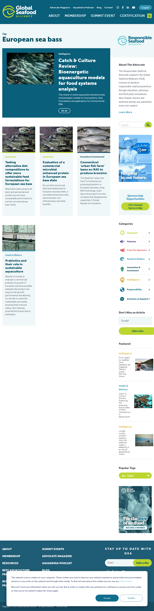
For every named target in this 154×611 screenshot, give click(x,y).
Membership (75, 16)
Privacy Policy (125, 581)
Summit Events (53, 549)
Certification (132, 16)
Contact (108, 7)
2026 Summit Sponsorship (135, 206)
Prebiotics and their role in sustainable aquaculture (15, 266)
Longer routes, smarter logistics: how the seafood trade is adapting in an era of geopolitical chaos (124, 442)
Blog (99, 7)
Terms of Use (61, 606)
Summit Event (103, 16)
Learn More (125, 112)
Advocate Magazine (60, 7)
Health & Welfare (123, 388)
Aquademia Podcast (83, 7)
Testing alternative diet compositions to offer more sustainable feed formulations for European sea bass (18, 173)
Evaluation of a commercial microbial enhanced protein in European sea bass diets (56, 171)
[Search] (148, 125)
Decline (131, 598)
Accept (107, 598)
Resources (10, 563)
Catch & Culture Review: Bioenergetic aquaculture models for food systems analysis (82, 75)
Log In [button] (145, 7)
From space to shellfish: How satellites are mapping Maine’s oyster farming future (125, 367)
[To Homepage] (19, 11)
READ (65, 110)
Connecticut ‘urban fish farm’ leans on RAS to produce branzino (93, 167)
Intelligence (125, 353)
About (54, 16)
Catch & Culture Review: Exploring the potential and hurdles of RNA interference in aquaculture (125, 405)
